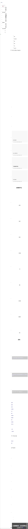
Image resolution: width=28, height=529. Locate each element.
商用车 (12, 402)
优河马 (23, 527)
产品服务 (13, 431)
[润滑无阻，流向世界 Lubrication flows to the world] (20, 102)
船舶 (11, 413)
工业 (11, 411)
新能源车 (12, 417)
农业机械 (12, 415)
